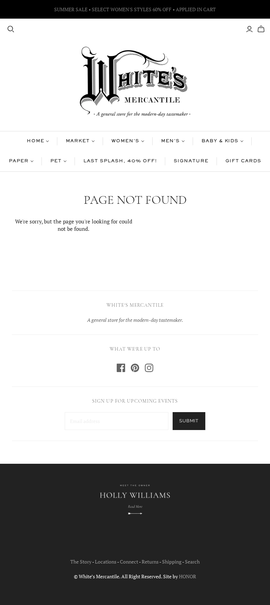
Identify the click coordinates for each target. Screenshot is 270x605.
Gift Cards (243, 161)
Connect (129, 561)
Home (35, 141)
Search (192, 561)
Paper (18, 161)
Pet (56, 161)
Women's (125, 141)
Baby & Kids (220, 141)
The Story (80, 561)
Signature (191, 161)
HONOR (187, 576)
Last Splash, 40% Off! (120, 161)
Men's (170, 141)
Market (78, 141)
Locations (105, 561)
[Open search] (10, 29)
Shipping (171, 561)
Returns (150, 561)
